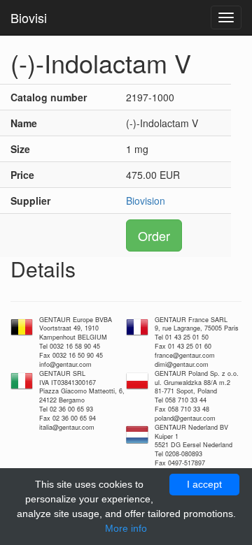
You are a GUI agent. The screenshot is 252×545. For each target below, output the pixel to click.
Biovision (145, 201)
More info (126, 528)
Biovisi (28, 17)
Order (154, 235)
